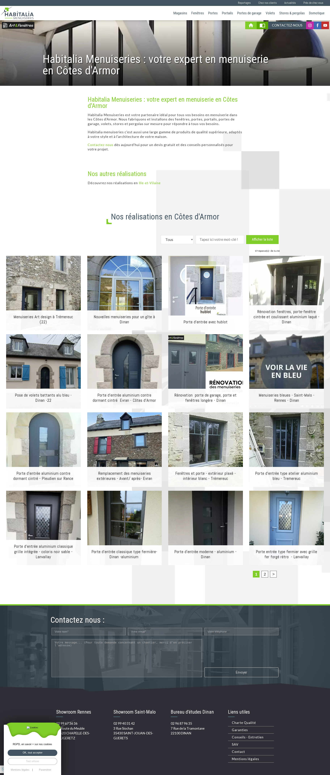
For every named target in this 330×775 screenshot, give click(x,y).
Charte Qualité (244, 723)
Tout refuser (32, 761)
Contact (238, 752)
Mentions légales (245, 759)
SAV (235, 744)
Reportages (244, 3)
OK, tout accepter (32, 752)
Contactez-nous (287, 25)
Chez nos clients (267, 3)
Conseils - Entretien (248, 737)
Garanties (240, 730)
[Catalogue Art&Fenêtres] (262, 25)
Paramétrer (45, 770)
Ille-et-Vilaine (150, 183)
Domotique (316, 13)
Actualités (290, 3)
